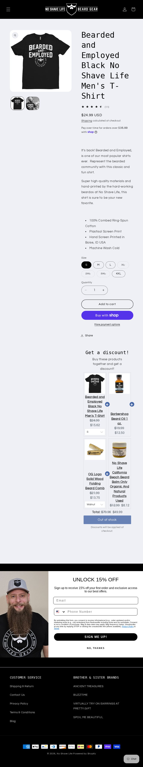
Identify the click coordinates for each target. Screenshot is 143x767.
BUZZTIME (80, 694)
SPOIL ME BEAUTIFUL (88, 717)
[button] (8, 9)
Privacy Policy (128, 626)
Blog (13, 721)
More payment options (107, 324)
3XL (105, 274)
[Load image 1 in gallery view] (17, 103)
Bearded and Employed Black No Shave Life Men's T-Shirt (95, 406)
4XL (118, 273)
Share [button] (89, 335)
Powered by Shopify (84, 754)
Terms (56, 628)
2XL (90, 274)
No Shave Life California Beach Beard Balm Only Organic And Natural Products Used (119, 481)
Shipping (86, 121)
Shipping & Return (22, 686)
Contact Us (17, 694)
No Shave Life (65, 754)
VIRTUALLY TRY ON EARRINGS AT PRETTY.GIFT (96, 706)
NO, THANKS (96, 648)
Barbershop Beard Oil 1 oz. (119, 418)
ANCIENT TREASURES (88, 686)
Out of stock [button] (107, 519)
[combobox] (60, 611)
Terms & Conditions (22, 712)
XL (125, 265)
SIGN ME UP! (96, 636)
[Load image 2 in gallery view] (32, 103)
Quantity (86, 282)
